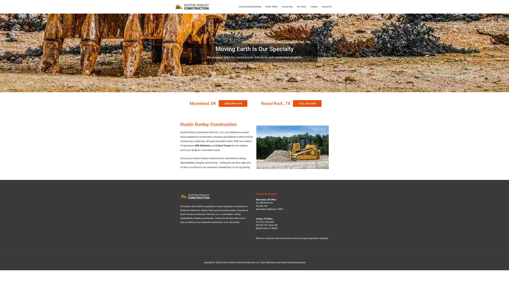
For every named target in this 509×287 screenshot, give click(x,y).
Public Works (272, 6)
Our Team (301, 6)
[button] (233, 103)
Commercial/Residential (250, 6)
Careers (313, 6)
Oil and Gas (287, 6)
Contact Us (327, 6)
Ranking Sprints (298, 262)
